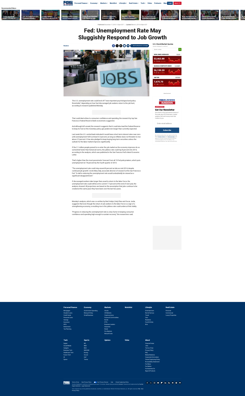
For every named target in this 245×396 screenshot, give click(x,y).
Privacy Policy (161, 136)
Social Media (67, 345)
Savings (66, 320)
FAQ (146, 352)
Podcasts (157, 3)
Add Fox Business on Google (140, 45)
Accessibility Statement (152, 361)
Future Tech (67, 355)
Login (170, 3)
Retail (106, 329)
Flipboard (161, 382)
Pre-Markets (108, 331)
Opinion (107, 340)
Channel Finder (149, 343)
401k (65, 324)
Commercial (169, 313)
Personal (168, 310)
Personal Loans (68, 317)
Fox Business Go (150, 368)
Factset (121, 384)
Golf (85, 357)
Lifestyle (122, 3)
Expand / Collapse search (165, 3)
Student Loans (68, 313)
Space (65, 359)
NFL (85, 343)
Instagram (154, 382)
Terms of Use (171, 136)
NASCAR (86, 350)
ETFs (105, 322)
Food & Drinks (149, 322)
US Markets (107, 313)
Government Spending (91, 310)
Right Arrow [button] (241, 15)
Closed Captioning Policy (152, 359)
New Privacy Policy (86, 382)
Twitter (117, 45)
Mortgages (67, 310)
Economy (93, 3)
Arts (146, 324)
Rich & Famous (149, 313)
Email (128, 45)
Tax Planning (67, 329)
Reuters (66, 46)
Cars (146, 317)
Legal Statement (85, 386)
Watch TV (177, 3)
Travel (147, 315)
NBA (85, 345)
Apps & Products (150, 371)
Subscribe (167, 130)
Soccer (86, 355)
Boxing (86, 352)
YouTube (158, 382)
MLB (85, 348)
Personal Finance (80, 3)
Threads (120, 45)
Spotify (176, 382)
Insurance (66, 322)
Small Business (88, 315)
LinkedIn (165, 382)
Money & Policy (88, 313)
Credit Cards (67, 315)
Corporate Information (152, 357)
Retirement (67, 326)
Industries (107, 326)
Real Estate (133, 3)
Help (112, 382)
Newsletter (172, 382)
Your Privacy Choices (102, 382)
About (147, 340)
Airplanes (148, 320)
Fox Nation (148, 366)
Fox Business (68, 3)
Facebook (113, 45)
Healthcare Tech (68, 352)
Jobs (146, 345)
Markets (103, 3)
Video (150, 3)
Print (124, 45)
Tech (142, 3)
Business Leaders (109, 324)
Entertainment (149, 310)
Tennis (86, 359)
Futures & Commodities (111, 317)
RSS (169, 382)
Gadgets (66, 348)
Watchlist (113, 3)
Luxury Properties (171, 315)
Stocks (106, 310)
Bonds (106, 320)
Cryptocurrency (109, 315)
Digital (65, 343)
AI (64, 357)
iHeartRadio (179, 382)
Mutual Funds (108, 333)
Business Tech (68, 350)
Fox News (148, 364)
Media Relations (150, 355)
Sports (86, 340)
